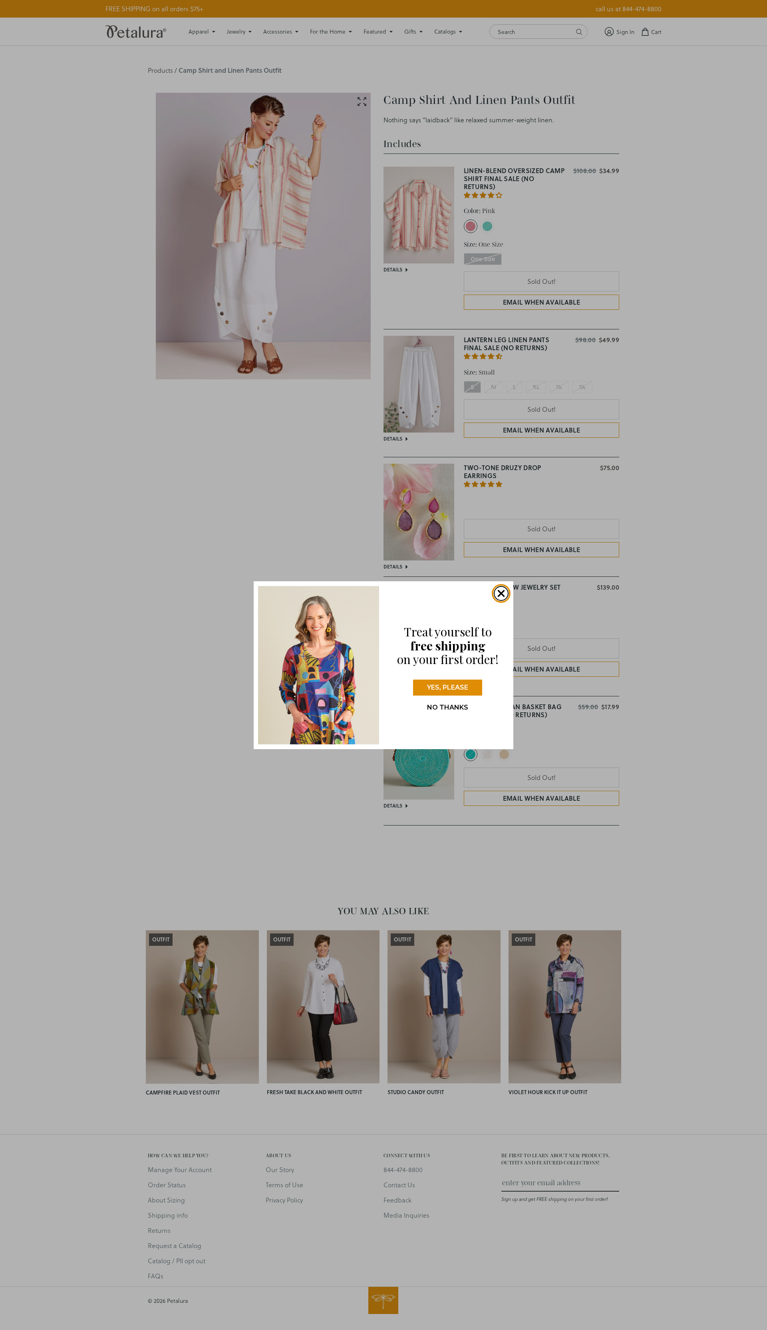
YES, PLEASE (447, 687)
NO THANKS (447, 707)
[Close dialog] (501, 593)
